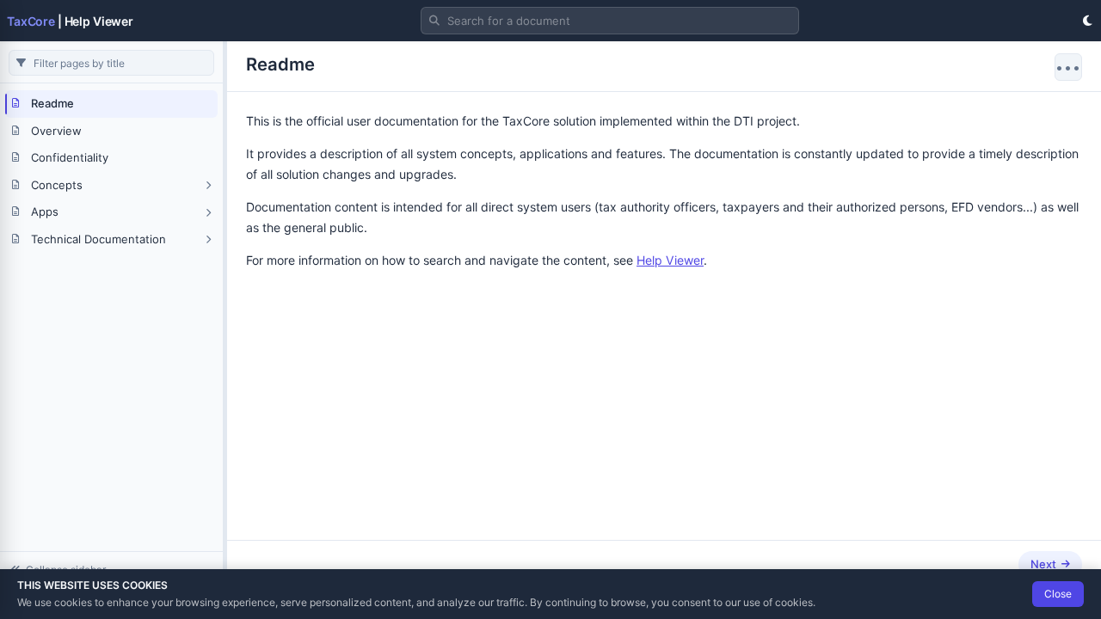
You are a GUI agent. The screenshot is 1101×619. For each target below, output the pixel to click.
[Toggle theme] (1087, 20)
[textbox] (609, 21)
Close (1058, 593)
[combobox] (610, 20)
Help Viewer (670, 260)
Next (1043, 564)
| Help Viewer (70, 21)
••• (1068, 67)
